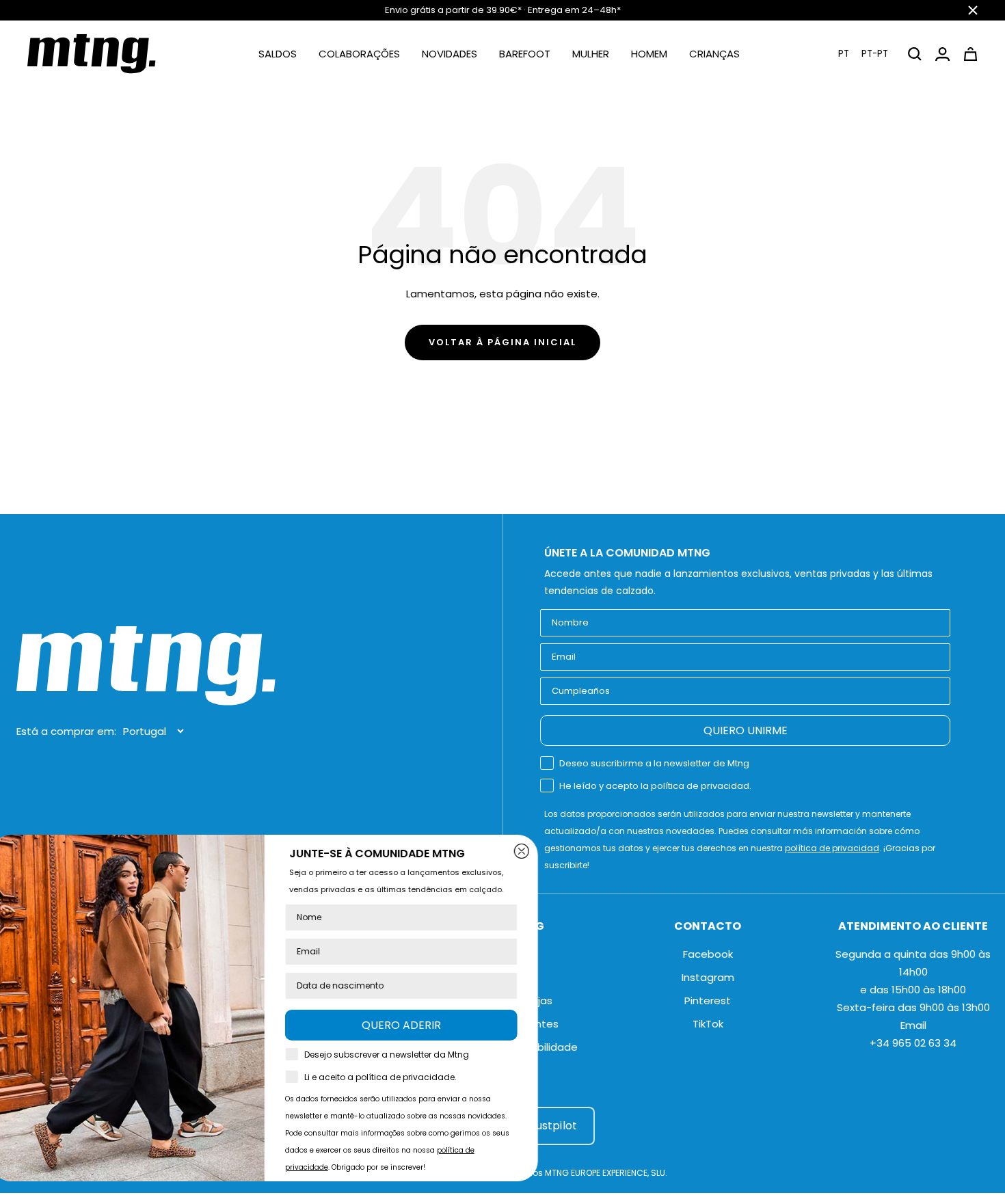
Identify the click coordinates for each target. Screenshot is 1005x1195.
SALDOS (277, 53)
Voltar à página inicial (502, 342)
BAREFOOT (524, 53)
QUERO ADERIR (424, 1025)
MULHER (590, 53)
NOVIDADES (449, 53)
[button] (863, 53)
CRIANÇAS (714, 53)
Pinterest (707, 1000)
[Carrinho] (970, 54)
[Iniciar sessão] (942, 54)
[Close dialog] (544, 851)
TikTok (708, 1024)
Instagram (708, 977)
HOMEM (649, 53)
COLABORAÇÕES (359, 53)
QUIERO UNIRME (746, 730)
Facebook (708, 954)
